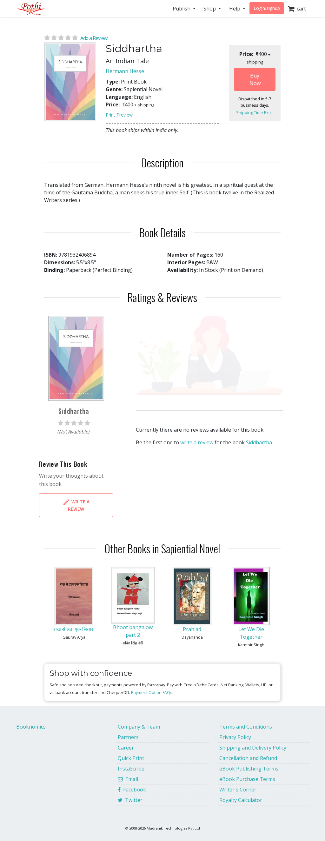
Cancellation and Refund (248, 758)
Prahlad (192, 629)
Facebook (133, 789)
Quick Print (131, 758)
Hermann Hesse (125, 71)
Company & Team (139, 726)
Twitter (133, 800)
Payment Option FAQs (151, 692)
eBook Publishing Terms (248, 768)
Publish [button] (182, 8)
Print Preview (119, 115)
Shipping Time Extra (255, 112)
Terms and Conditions (245, 726)
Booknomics (31, 726)
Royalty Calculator (240, 800)
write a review (196, 442)
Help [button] (235, 8)
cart (300, 8)
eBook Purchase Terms (247, 779)
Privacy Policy (235, 737)
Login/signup (267, 8)
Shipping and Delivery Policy (252, 747)
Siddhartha (259, 442)
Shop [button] (210, 8)
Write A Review (79, 505)
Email (130, 779)
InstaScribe (131, 768)
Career (126, 747)
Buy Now (255, 79)
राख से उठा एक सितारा (74, 629)
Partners (128, 737)
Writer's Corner (237, 789)
